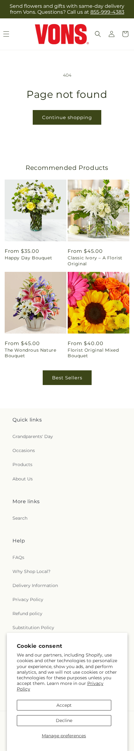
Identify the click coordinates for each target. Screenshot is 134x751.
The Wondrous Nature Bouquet (30, 353)
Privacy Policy (27, 599)
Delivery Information (35, 585)
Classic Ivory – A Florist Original (95, 260)
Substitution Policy (33, 627)
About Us (22, 479)
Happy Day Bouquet (28, 258)
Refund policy (27, 613)
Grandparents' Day (32, 436)
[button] (98, 34)
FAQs (18, 557)
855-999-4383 (107, 12)
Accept (64, 705)
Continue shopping (67, 117)
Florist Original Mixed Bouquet (93, 353)
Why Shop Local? (31, 571)
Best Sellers (67, 378)
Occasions (23, 450)
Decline (64, 720)
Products (22, 464)
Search (19, 518)
